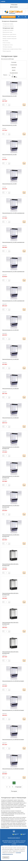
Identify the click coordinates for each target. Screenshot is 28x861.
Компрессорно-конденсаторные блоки (12, 49)
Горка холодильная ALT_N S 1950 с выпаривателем (13, 271)
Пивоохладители (7, 51)
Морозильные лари (7, 32)
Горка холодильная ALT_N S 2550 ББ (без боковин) (13, 768)
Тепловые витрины (7, 47)
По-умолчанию (14, 64)
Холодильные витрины (8, 26)
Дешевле (14, 67)
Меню (3, 1)
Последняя (14, 791)
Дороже (13, 70)
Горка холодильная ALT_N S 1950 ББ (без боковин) (13, 739)
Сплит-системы (6, 42)
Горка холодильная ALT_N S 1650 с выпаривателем (13, 242)
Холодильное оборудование (9, 21)
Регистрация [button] (14, 4)
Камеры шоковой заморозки (9, 38)
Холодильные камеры (8, 30)
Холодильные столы (8, 44)
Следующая (18, 786)
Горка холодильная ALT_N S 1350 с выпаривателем (13, 213)
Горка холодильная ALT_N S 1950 (9, 154)
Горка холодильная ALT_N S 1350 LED (10, 330)
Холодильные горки (8, 28)
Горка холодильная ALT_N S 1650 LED (10, 359)
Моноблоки (5, 40)
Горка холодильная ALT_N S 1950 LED (10, 388)
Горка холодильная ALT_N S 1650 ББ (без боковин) (13, 710)
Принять (6, 857)
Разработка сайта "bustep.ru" (14, 837)
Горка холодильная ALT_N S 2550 (9, 183)
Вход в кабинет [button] (14, 6)
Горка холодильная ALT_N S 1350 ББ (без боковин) (13, 681)
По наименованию (14, 72)
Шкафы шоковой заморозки (9, 36)
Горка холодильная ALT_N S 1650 (9, 125)
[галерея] (12, 77)
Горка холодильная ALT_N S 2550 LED (10, 417)
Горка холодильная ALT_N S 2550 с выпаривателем (13, 300)
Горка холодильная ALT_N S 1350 (9, 96)
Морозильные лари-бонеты (9, 34)
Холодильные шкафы (8, 23)
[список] (14, 77)
